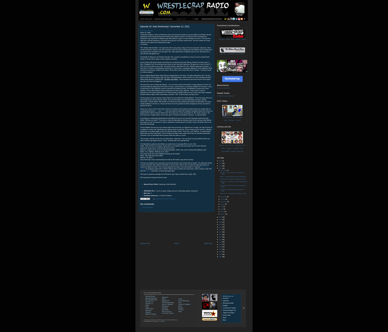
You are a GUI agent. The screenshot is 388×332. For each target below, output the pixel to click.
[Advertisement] (176, 227)
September (224, 201)
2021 (220, 168)
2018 (220, 222)
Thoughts (229, 148)
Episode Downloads (151, 298)
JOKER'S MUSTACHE (163, 19)
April (222, 209)
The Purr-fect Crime (146, 30)
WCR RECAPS (146, 19)
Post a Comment (148, 207)
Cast (226, 145)
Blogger (162, 321)
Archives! (225, 298)
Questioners (165, 306)
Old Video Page (237, 117)
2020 (220, 217)
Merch (180, 306)
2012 (220, 237)
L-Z (244, 145)
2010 (220, 242)
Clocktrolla (236, 148)
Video (147, 307)
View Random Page (232, 79)
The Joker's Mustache (169, 199)
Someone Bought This (229, 310)
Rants (224, 317)
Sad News (165, 308)
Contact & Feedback (184, 304)
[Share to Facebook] (147, 199)
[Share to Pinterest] (149, 199)
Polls (241, 148)
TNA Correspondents (168, 302)
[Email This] (141, 199)
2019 (220, 219)
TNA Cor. (231, 145)
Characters (165, 297)
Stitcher (238, 39)
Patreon (243, 39)
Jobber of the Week (228, 313)
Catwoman (159, 199)
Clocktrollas (165, 309)
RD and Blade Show (151, 300)
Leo (157, 111)
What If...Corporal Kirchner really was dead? (233, 176)
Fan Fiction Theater (167, 313)
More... (225, 320)
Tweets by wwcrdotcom (224, 88)
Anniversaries (240, 54)
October (223, 199)
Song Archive (231, 54)
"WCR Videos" (149, 308)
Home (176, 243)
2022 (220, 166)
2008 (220, 247)
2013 (220, 234)
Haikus (164, 299)
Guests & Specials (167, 304)
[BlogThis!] (143, 199)
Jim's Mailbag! (225, 151)
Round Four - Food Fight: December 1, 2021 (233, 193)
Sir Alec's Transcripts (237, 151)
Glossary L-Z (149, 303)
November (224, 196)
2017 (220, 224)
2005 (220, 254)
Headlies (225, 305)
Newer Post (145, 243)
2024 (220, 161)
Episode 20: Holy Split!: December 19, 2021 (233, 179)
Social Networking (183, 301)
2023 (220, 163)
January (223, 214)
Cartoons (238, 120)
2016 (220, 227)
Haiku (223, 148)
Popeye (148, 171)
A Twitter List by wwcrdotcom (225, 96)
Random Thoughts (150, 314)
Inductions (226, 300)
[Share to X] (145, 199)
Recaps (221, 145)
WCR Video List (227, 117)
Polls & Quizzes (166, 311)
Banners (180, 308)
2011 (220, 239)
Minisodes (231, 120)
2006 (220, 252)
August (223, 204)
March (223, 211)
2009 (220, 244)
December (224, 170)
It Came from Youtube (229, 308)
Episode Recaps (150, 296)
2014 (220, 232)
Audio (225, 120)
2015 (220, 229)
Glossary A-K (239, 145)
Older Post (208, 243)
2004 (220, 257)
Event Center (227, 315)
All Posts (181, 309)
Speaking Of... (166, 301)
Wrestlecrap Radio (228, 303)
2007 (220, 249)
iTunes (228, 39)
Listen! (180, 299)
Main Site (222, 39)
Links (179, 302)
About (180, 311)
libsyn (232, 39)
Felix (162, 111)
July (222, 206)
